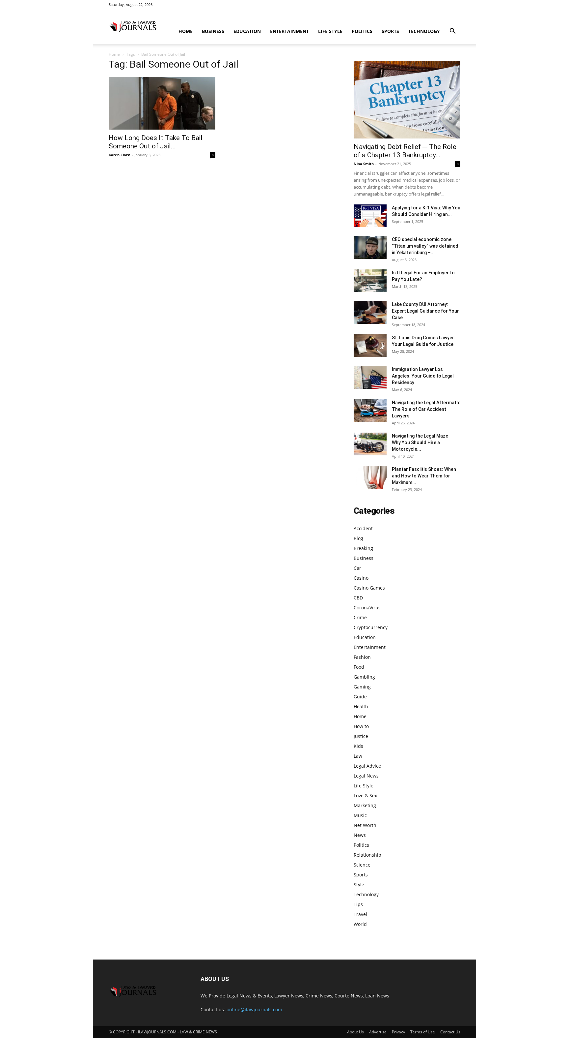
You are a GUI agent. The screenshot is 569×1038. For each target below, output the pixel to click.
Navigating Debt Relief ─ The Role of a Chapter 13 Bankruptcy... (405, 151)
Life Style (330, 31)
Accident (363, 528)
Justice (361, 736)
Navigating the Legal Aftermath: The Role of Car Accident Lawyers (426, 409)
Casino (361, 578)
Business (213, 31)
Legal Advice (367, 766)
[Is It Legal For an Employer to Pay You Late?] (370, 280)
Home (185, 31)
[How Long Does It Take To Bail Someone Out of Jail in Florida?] (162, 103)
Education (247, 31)
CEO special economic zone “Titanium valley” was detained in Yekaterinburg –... (425, 246)
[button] (452, 32)
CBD (358, 598)
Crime (360, 617)
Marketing (365, 805)
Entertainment (289, 31)
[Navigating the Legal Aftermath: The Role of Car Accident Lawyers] (370, 410)
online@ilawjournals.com (254, 1009)
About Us (355, 1032)
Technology (424, 31)
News (360, 835)
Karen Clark (119, 154)
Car (357, 568)
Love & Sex (365, 795)
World (360, 924)
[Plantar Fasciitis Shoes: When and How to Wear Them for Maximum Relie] (370, 477)
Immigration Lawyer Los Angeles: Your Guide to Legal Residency (423, 376)
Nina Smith (364, 163)
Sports (390, 31)
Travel (360, 914)
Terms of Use (422, 1032)
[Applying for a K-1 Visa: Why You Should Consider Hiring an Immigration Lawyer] (370, 215)
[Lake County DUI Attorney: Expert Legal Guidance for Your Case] (370, 312)
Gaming (362, 687)
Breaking (363, 548)
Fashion (362, 657)
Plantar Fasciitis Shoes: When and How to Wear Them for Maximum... (424, 476)
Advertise (378, 1032)
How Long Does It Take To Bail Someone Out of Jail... (156, 142)
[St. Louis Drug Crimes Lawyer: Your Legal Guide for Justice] (370, 345)
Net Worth (365, 825)
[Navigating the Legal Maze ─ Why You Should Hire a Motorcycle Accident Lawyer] (370, 444)
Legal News (366, 776)
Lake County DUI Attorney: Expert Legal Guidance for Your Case (425, 311)
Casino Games (369, 588)
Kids (358, 746)
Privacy (398, 1032)
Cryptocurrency (371, 627)
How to (361, 726)
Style (359, 884)
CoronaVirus (367, 607)
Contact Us (450, 1032)
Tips (358, 904)
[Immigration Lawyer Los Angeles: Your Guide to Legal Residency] (370, 377)
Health (361, 706)
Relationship (367, 855)
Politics (362, 31)
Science (362, 865)
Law (358, 756)
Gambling (364, 677)
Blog (358, 538)
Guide (360, 696)
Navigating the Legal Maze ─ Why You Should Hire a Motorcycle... (422, 442)
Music (360, 815)
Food (359, 667)
